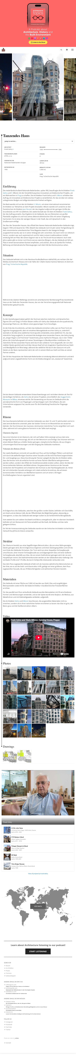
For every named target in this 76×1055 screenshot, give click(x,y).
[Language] (67, 50)
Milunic (60, 195)
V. (12, 193)
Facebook (9, 1024)
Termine (8, 973)
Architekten (10, 968)
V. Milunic (37, 204)
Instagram (9, 1022)
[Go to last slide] (4, 86)
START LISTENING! (38, 951)
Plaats (8, 971)
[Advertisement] (38, 126)
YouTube (9, 1027)
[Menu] (72, 50)
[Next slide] (71, 86)
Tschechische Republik (18, 264)
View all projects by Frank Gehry (38, 873)
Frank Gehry (8, 149)
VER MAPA (38, 906)
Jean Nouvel (27, 209)
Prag (19, 195)
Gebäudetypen (11, 976)
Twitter (8, 1030)
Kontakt (8, 1043)
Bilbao (14, 399)
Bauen (8, 966)
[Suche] (61, 50)
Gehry (26, 397)
